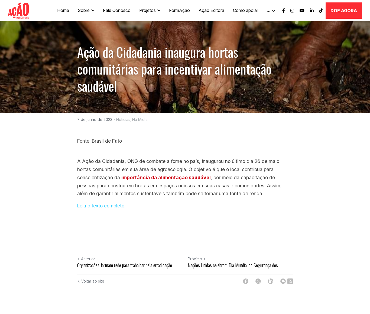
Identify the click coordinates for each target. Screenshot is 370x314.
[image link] (18, 10)
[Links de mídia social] (283, 10)
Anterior (88, 259)
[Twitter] (258, 281)
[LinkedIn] (270, 281)
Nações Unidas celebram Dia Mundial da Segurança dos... (234, 265)
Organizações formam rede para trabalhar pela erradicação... (125, 265)
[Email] (283, 281)
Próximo (195, 259)
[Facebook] (245, 281)
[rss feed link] (290, 281)
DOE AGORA (343, 10)
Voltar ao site (92, 281)
